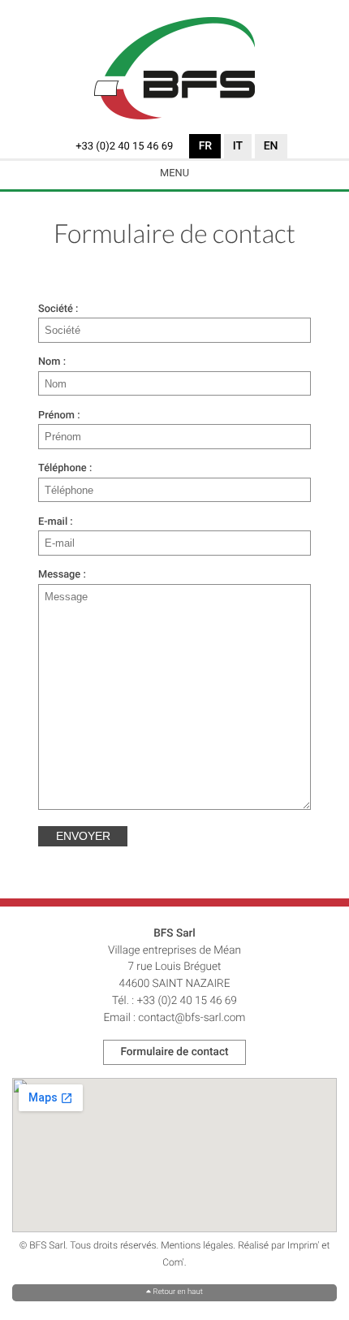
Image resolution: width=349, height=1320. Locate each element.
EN (271, 146)
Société (55, 309)
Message (59, 575)
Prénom (56, 415)
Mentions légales (197, 1245)
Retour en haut (174, 1292)
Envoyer (83, 835)
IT (238, 146)
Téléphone (62, 468)
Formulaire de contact (174, 1051)
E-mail (52, 522)
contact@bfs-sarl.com (191, 1017)
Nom (49, 362)
